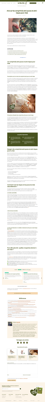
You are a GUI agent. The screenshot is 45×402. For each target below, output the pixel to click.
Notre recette (17, 395)
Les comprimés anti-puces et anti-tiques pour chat (15, 50)
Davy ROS (18, 322)
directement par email (26, 288)
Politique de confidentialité (24, 378)
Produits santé (3, 397)
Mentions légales (32, 400)
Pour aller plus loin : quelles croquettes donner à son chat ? (17, 54)
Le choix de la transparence (19, 397)
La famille (10, 395)
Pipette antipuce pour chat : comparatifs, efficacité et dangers (22, 357)
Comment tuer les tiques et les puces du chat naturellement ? (17, 53)
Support (39, 400)
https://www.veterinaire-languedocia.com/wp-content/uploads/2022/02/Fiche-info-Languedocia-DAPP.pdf (26, 300)
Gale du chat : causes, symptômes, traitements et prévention (32, 357)
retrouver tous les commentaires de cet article (23, 293)
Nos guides (23, 395)
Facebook (21, 400)
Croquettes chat (4, 395)
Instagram (26, 400)
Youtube (15, 400)
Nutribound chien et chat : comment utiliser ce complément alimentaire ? (12, 357)
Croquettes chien (4, 396)
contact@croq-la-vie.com (8, 400)
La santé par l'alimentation (18, 396)
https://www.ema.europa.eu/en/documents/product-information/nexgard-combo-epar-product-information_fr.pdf (18, 303)
